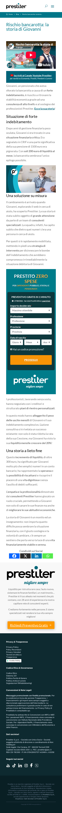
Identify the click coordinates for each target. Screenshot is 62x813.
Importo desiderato (21, 305)
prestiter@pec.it (44, 750)
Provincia (15, 326)
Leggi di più (46, 301)
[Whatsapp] (47, 556)
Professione (17, 316)
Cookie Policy (14, 661)
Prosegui (31, 360)
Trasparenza (11, 657)
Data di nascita (18, 337)
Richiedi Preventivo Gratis (29, 625)
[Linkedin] (36, 556)
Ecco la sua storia (44, 108)
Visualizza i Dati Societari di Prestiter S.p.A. (31, 799)
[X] (25, 556)
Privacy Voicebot (13, 652)
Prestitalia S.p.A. (48, 794)
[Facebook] (14, 556)
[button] (31, 349)
